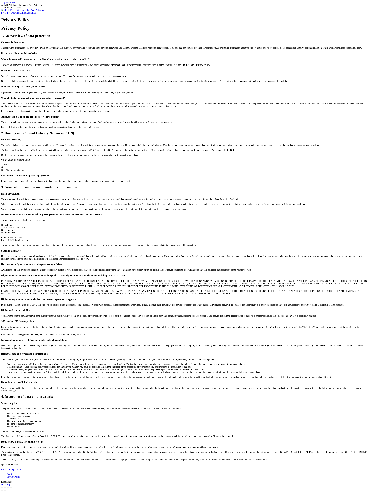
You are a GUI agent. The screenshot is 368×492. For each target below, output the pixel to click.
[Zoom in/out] (11, 487)
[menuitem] (10, 474)
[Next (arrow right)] (5, 490)
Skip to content (8, 2)
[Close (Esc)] (2, 487)
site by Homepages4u (11, 469)
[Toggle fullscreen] (8, 487)
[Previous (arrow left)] (2, 490)
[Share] (5, 487)
